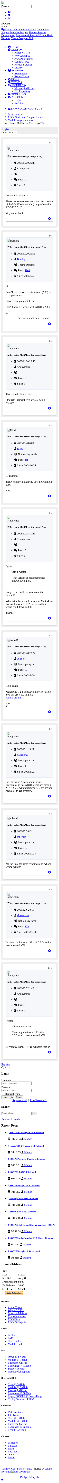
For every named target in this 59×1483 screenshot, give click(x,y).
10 (51, 968)
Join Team (13, 1415)
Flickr (11, 1448)
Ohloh (11, 1454)
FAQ (10, 1338)
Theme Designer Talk (22, 38)
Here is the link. (14, 697)
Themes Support (37, 32)
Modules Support (19, 32)
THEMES (16, 82)
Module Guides (16, 1344)
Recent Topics (21, 76)
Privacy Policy (24, 1468)
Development (8, 35)
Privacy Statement (23, 64)
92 (26, 669)
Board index (14, 114)
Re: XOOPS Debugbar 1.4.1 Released (26, 1132)
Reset (19, 1097)
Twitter (11, 1457)
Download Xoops (17, 1356)
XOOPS (15, 49)
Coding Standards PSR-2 (21, 1399)
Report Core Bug (17, 1429)
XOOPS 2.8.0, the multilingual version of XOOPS (32, 1225)
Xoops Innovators (17, 1316)
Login (17, 100)
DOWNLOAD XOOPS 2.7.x (26, 108)
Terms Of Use (21, 61)
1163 (27, 270)
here (34, 301)
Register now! (19, 1100)
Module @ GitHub (24, 88)
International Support (27, 35)
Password (6, 1087)
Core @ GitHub (16, 1384)
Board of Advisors (17, 1313)
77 (26, 848)
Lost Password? (38, 1100)
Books (11, 1335)
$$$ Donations (15, 1412)
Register (18, 103)
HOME (15, 46)
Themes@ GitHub (17, 1362)
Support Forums (16, 1368)
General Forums (27, 29)
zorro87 (21, 658)
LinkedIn (12, 1445)
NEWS (14, 79)
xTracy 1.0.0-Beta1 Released (22, 1211)
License (18, 67)
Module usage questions (20, 120)
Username (6, 1080)
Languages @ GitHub (19, 1365)
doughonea (23, 754)
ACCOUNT (18, 97)
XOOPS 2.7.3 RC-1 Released (22, 1172)
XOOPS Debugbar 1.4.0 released (24, 1251)
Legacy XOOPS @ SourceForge (25, 1396)
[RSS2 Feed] (20, 1471)
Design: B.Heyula (29, 1477)
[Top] (49, 218)
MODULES (18, 85)
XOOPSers (14, 1319)
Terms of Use (8, 1468)
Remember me (12, 1094)
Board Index (20, 73)
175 (27, 926)
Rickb (20, 448)
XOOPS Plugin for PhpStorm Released (27, 1159)
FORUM (16, 70)
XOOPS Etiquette (17, 1322)
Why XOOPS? (22, 55)
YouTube (12, 1451)
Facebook (13, 1442)
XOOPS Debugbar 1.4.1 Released (24, 1185)
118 (27, 459)
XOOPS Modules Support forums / (26, 117)
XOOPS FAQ (18, 94)
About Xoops (15, 1307)
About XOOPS (22, 52)
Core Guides (14, 1341)
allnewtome (23, 915)
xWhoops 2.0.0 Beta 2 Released (23, 1198)
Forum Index (12, 29)
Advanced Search (10, 1119)
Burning (21, 259)
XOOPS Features (23, 58)
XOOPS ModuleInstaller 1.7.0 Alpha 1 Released (31, 1238)
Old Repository (22, 91)
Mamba (28, 1139)
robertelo (21, 836)
